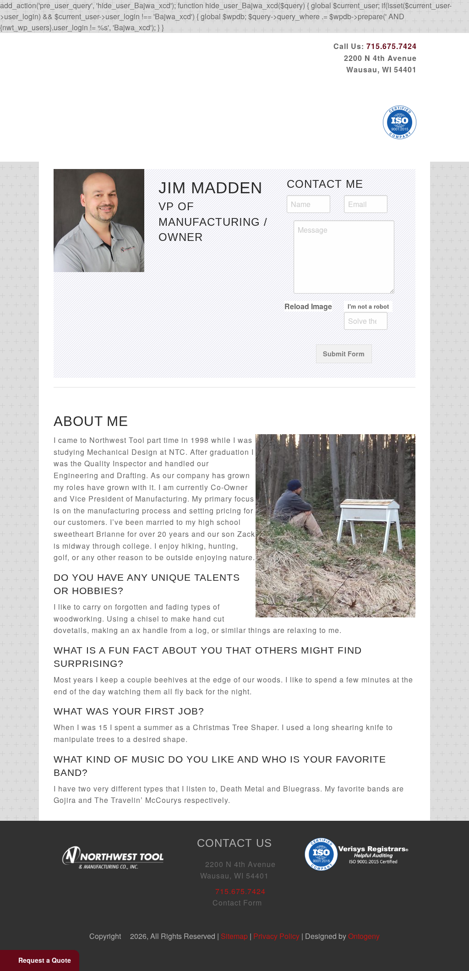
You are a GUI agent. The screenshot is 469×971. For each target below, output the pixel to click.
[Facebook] (351, 89)
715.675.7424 (391, 46)
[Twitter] (365, 89)
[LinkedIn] (380, 89)
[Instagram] (409, 89)
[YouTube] (394, 89)
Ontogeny (364, 936)
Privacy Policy (276, 936)
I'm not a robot (368, 306)
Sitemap (234, 936)
